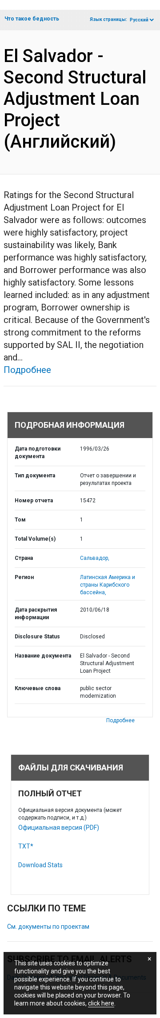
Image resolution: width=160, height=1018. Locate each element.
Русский (139, 19)
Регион (24, 577)
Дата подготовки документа (37, 452)
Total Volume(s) (35, 539)
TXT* (25, 846)
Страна (24, 558)
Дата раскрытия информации (36, 614)
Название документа (43, 656)
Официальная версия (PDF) (58, 827)
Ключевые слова (37, 688)
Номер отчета (34, 500)
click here (101, 1003)
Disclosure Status (37, 636)
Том (20, 520)
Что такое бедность (31, 19)
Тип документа (35, 475)
